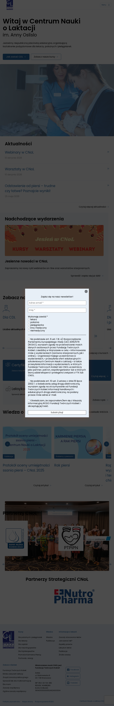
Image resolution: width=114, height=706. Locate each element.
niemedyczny (37, 330)
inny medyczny (38, 327)
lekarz (33, 319)
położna (34, 322)
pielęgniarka (37, 325)
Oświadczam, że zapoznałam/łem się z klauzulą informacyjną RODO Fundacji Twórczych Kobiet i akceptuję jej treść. (55, 403)
